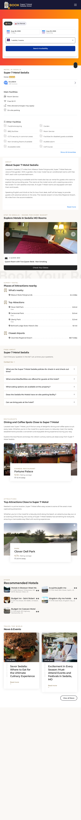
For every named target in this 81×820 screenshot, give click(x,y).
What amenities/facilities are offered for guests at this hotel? (32, 379)
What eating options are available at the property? (28, 387)
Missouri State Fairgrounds (21, 295)
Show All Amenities (68, 152)
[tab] (40, 370)
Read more (71, 207)
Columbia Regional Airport (21, 338)
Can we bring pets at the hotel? (20, 402)
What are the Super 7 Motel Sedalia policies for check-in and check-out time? (37, 370)
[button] (74, 445)
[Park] (40, 537)
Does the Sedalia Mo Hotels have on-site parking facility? (31, 395)
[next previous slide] (7, 234)
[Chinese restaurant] (40, 457)
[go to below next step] (76, 64)
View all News (68, 698)
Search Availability (40, 48)
